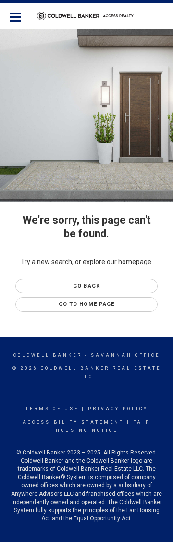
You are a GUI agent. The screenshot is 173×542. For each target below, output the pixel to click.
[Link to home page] (86, 16)
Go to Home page (87, 304)
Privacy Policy (118, 408)
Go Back (86, 286)
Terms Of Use (52, 408)
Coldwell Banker (47, 355)
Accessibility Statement (73, 422)
